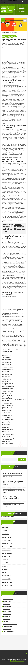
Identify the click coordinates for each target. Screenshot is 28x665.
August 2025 (6, 556)
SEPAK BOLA (6, 621)
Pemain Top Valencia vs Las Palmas (9, 35)
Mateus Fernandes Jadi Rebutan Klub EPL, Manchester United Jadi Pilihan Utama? (12, 475)
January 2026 (6, 540)
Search (14, 453)
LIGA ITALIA (6, 609)
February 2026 (6, 537)
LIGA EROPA (6, 604)
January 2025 (6, 579)
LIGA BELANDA (7, 601)
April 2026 (5, 531)
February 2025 (6, 576)
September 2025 (7, 553)
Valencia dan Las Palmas (15, 84)
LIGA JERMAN (7, 611)
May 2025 (5, 566)
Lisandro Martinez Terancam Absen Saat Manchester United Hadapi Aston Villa (13, 504)
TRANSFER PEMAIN (8, 631)
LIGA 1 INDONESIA (8, 599)
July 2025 (5, 560)
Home (15, 9)
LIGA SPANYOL (14, 32)
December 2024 (7, 582)
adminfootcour (5, 32)
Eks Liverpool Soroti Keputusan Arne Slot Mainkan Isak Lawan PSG (13, 497)
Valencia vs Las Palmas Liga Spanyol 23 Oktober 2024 (14, 40)
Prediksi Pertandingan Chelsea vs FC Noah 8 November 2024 (14, 228)
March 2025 (5, 572)
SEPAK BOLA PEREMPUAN (10, 624)
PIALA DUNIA (6, 619)
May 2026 (5, 527)
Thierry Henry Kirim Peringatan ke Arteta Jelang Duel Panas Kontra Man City (13, 482)
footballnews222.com (20, 399)
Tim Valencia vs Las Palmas (7, 37)
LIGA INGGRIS (7, 606)
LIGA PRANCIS (7, 614)
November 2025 (7, 547)
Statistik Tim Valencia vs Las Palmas (9, 36)
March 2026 (5, 534)
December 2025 (7, 543)
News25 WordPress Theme (17, 661)
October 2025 (6, 550)
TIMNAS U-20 (7, 629)
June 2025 (5, 563)
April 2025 (5, 569)
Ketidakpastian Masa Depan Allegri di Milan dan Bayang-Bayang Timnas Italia (14, 490)
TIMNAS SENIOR (7, 626)
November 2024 (7, 585)
